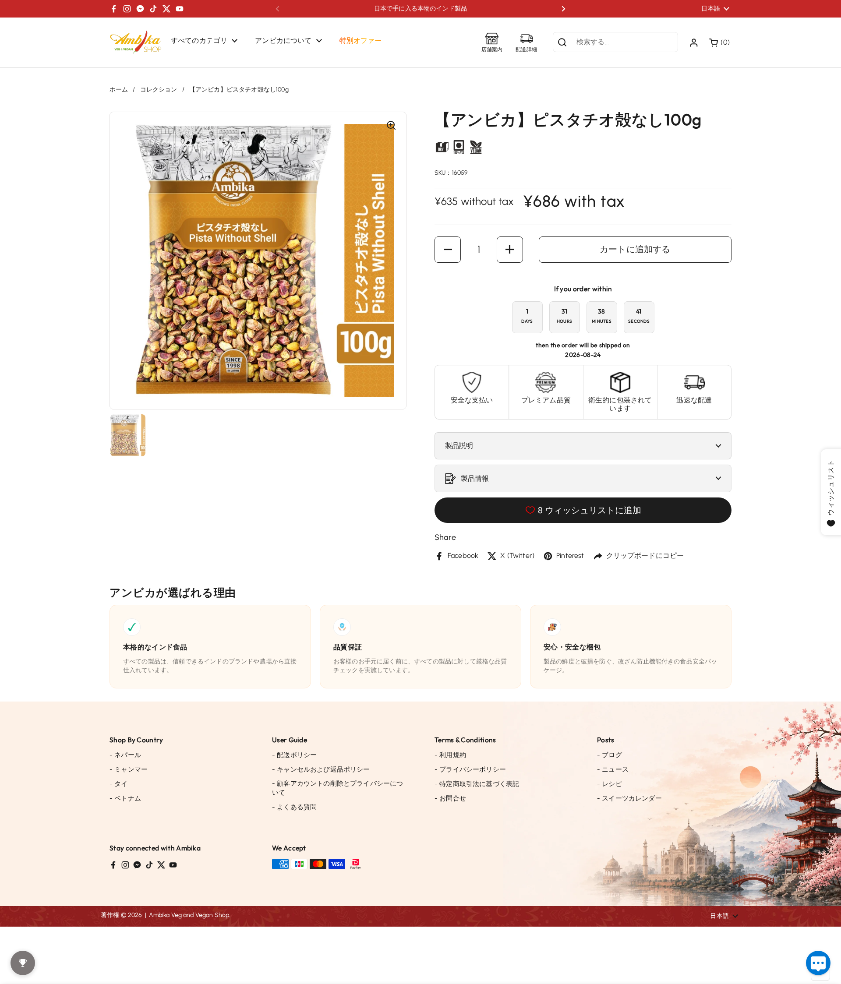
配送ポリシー (294, 755)
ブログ (609, 755)
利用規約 (450, 755)
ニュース (613, 769)
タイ (119, 784)
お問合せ (450, 798)
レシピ (609, 784)
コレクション (158, 89)
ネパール (125, 755)
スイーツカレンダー (629, 798)
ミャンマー (129, 769)
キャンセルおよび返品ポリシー (321, 769)
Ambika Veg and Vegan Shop (189, 915)
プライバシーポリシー (470, 769)
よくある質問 (294, 807)
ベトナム (125, 798)
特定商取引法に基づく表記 (477, 784)
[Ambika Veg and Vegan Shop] (136, 42)
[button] (720, 42)
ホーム (119, 89)
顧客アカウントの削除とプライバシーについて (337, 788)
